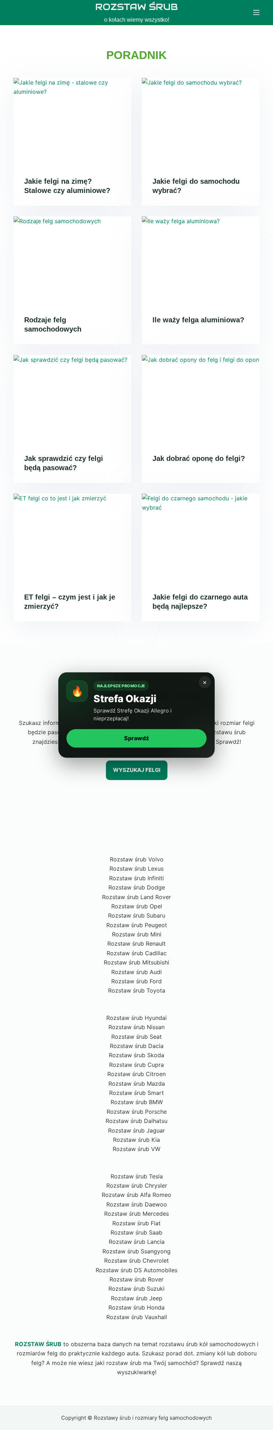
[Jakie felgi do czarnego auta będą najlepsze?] (200, 538)
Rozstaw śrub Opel (136, 906)
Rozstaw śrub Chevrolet (136, 1260)
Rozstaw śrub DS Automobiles (136, 1270)
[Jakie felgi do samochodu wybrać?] (200, 122)
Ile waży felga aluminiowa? (198, 320)
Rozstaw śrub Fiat (136, 1223)
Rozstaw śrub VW (136, 1148)
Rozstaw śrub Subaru (136, 915)
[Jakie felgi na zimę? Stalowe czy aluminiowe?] (72, 122)
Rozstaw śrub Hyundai (136, 1017)
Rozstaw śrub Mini (136, 934)
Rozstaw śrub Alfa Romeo (136, 1194)
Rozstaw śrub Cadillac (137, 953)
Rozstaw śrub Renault (136, 943)
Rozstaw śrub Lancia (137, 1241)
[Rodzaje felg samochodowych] (72, 260)
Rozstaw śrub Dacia (137, 1045)
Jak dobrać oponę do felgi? (198, 458)
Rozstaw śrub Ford (136, 981)
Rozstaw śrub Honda (136, 1307)
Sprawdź (136, 738)
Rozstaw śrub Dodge (136, 887)
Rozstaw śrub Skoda (136, 1055)
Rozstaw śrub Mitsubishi (136, 962)
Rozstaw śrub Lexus (136, 868)
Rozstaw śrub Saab (136, 1232)
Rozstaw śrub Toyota (136, 990)
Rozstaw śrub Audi (136, 971)
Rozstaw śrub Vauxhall (136, 1317)
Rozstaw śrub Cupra (136, 1064)
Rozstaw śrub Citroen (136, 1073)
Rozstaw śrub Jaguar (136, 1130)
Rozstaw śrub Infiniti (136, 878)
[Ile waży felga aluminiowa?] (200, 260)
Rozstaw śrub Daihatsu (136, 1120)
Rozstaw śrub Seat (136, 1036)
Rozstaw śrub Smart (136, 1092)
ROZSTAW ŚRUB (136, 6)
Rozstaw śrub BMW (137, 1102)
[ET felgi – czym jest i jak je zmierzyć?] (72, 538)
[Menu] (256, 12)
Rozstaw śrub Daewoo (136, 1204)
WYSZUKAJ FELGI (136, 770)
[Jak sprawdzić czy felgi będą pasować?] (72, 399)
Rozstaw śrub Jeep (136, 1298)
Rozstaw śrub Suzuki (136, 1288)
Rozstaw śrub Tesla (137, 1176)
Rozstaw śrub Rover (136, 1279)
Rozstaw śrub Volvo (137, 859)
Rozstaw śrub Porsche (137, 1111)
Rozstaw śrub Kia (136, 1139)
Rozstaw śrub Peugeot (136, 925)
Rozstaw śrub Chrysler (136, 1185)
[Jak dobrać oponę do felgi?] (200, 399)
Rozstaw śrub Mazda (136, 1083)
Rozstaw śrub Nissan (136, 1027)
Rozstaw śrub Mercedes (136, 1213)
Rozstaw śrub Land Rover (136, 897)
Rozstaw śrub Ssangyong (136, 1251)
